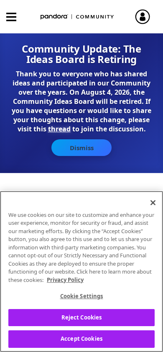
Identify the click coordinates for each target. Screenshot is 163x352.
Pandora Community (77, 16)
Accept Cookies (81, 338)
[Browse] (15, 17)
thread (59, 128)
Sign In (146, 16)
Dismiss (82, 147)
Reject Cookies (81, 317)
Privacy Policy (65, 280)
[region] (81, 271)
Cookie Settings (81, 296)
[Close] (153, 203)
